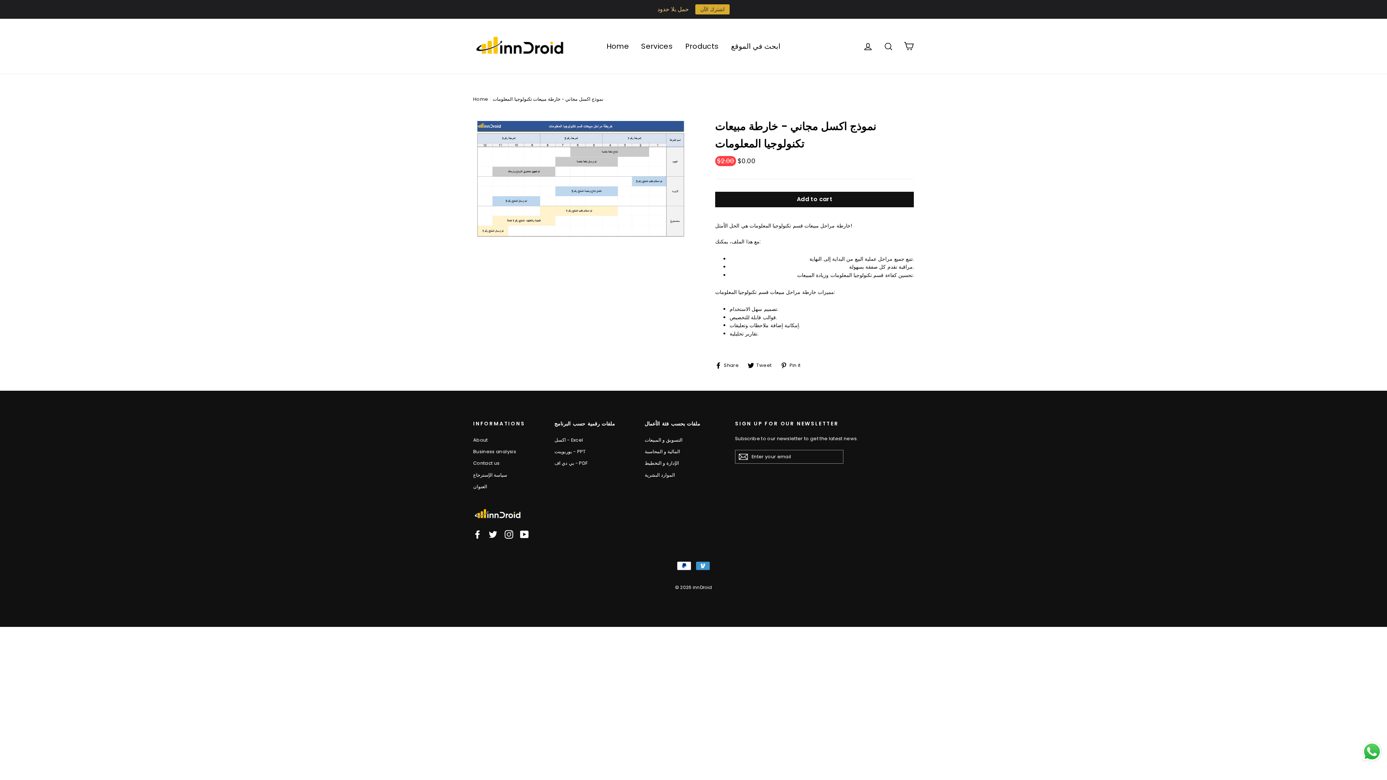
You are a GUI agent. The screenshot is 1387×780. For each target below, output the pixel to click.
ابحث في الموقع (756, 46)
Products (702, 46)
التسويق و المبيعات (664, 440)
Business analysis (494, 451)
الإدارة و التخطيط (662, 463)
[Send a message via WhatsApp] (1372, 751)
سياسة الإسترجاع (490, 475)
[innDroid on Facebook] (477, 534)
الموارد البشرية (660, 475)
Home (617, 46)
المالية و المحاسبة (662, 451)
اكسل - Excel (568, 440)
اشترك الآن (712, 9)
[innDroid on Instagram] (509, 534)
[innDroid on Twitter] (493, 534)
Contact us (486, 463)
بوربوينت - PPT (570, 451)
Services (657, 46)
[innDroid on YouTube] (524, 534)
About (480, 440)
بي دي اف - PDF (571, 463)
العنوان (480, 486)
